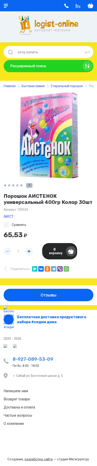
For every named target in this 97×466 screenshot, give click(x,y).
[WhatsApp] (66, 269)
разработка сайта (39, 459)
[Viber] (60, 269)
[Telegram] (53, 269)
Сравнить (19, 225)
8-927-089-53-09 (33, 359)
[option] (48, 136)
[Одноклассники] (47, 269)
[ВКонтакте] (41, 269)
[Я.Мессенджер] (34, 269)
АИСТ (9, 216)
